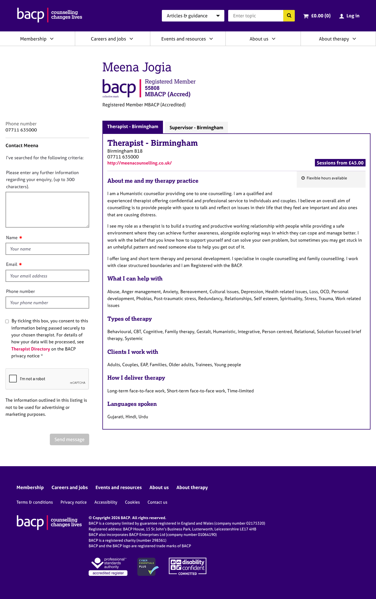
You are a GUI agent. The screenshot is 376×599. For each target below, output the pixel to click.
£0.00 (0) (321, 15)
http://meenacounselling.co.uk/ (139, 163)
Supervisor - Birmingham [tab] (196, 127)
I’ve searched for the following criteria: (45, 157)
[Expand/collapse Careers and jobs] (131, 39)
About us (259, 39)
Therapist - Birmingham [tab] (132, 126)
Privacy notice (74, 502)
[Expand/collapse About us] (274, 39)
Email (11, 264)
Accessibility (105, 502)
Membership (33, 39)
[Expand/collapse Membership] (52, 39)
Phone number (20, 291)
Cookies (132, 502)
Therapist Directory (30, 349)
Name (12, 237)
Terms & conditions (35, 502)
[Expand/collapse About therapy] (354, 39)
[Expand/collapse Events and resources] (211, 39)
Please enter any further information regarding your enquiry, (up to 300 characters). (42, 179)
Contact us (157, 502)
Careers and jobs (108, 39)
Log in (353, 15)
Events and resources (183, 39)
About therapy (334, 39)
